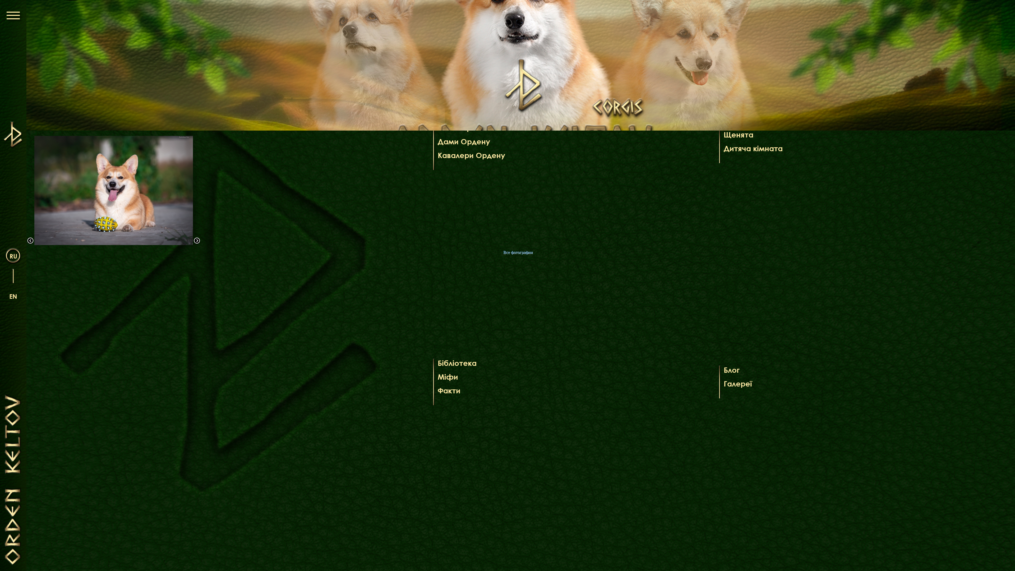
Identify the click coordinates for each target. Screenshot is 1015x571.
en (13, 296)
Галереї (738, 383)
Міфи (448, 376)
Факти (449, 390)
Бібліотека (457, 363)
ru (13, 256)
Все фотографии (518, 252)
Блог (732, 370)
